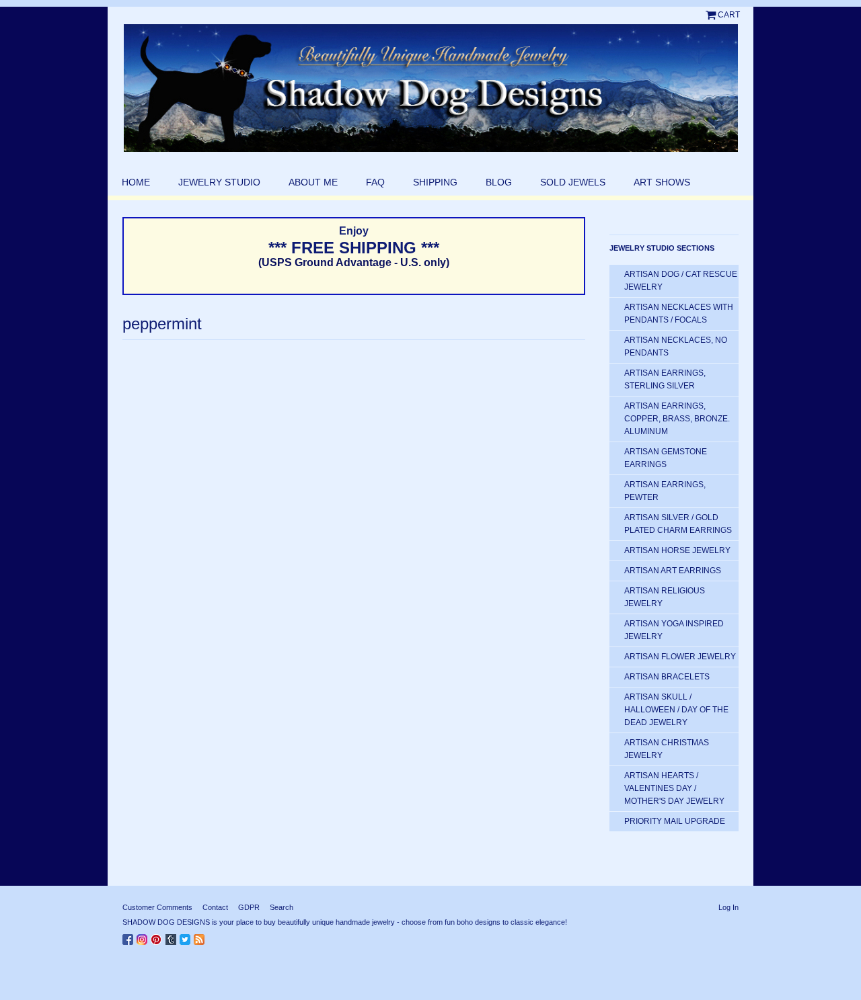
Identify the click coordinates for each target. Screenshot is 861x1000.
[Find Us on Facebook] (129, 937)
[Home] (430, 88)
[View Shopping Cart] (712, 14)
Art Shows (662, 182)
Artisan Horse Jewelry (677, 550)
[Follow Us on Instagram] (144, 937)
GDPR (249, 907)
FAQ (375, 182)
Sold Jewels (572, 182)
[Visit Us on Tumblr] (172, 937)
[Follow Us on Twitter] (187, 937)
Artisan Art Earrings (672, 570)
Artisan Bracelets (667, 676)
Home (136, 182)
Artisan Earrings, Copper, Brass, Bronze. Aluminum (677, 418)
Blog (499, 182)
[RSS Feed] (201, 937)
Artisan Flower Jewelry (680, 656)
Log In (728, 907)
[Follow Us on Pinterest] (158, 937)
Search (281, 907)
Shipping (435, 182)
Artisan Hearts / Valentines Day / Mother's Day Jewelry (674, 788)
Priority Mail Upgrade (674, 821)
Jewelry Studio (219, 182)
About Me (313, 182)
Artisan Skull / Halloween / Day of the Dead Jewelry (676, 709)
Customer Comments (157, 907)
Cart (729, 14)
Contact (215, 907)
